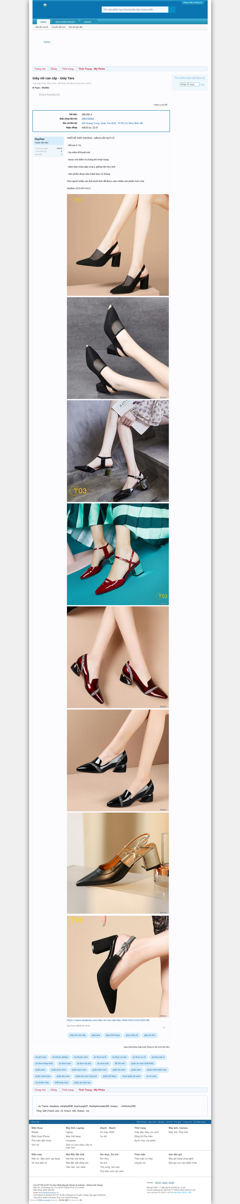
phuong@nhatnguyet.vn (49, 1192)
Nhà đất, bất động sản (77, 1163)
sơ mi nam (151, 1076)
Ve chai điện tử (39, 1163)
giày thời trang (113, 1035)
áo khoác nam (81, 1057)
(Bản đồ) (138, 123)
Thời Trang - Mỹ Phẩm (56, 83)
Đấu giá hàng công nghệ (181, 1158)
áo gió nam (40, 1057)
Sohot (164, 1183)
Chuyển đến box (58, 27)
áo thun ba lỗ (100, 1057)
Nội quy (161, 1122)
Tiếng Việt (35, 1122)
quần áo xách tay (82, 1082)
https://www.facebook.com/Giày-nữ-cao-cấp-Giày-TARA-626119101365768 (108, 1020)
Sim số (35, 1144)
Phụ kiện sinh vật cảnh (112, 1171)
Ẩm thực (104, 1158)
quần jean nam (79, 1070)
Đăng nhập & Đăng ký (192, 2)
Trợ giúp (177, 1122)
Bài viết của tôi (42, 27)
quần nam (136, 1070)
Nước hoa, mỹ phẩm (145, 1140)
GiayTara (81, 83)
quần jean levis (58, 1070)
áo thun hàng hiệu (44, 1063)
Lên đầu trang (199, 1122)
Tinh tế (158, 1183)
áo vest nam (103, 1063)
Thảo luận (139, 1154)
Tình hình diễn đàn (44, 1100)
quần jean (40, 1070)
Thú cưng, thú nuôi (109, 1167)
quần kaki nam (99, 1070)
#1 (164, 1027)
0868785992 (88, 119)
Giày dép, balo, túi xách (146, 1132)
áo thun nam (65, 1063)
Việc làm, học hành (76, 1167)
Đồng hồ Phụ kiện (143, 1136)
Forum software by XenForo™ (171, 1190)
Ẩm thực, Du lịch (109, 1154)
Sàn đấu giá (175, 1154)
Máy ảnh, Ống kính (178, 1132)
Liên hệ (169, 1122)
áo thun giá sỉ (158, 1057)
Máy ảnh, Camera (178, 1128)
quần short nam (42, 1076)
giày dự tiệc (149, 1035)
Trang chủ (187, 1122)
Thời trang (140, 1128)
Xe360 (171, 1183)
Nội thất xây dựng (75, 1158)
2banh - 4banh (108, 1128)
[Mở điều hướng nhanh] (205, 69)
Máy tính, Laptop (75, 1128)
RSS (208, 1122)
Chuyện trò (139, 1163)
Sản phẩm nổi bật (65, 22)
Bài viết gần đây (76, 27)
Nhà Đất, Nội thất (75, 1154)
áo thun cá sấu (119, 1057)
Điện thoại (37, 1128)
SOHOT (87, 22)
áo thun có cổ (139, 1057)
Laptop (69, 1132)
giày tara (96, 1035)
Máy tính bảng (73, 1136)
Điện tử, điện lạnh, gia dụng (46, 1158)
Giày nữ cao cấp (78, 1035)
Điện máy (37, 1154)
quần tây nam (63, 1076)
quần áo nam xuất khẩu (142, 1063)
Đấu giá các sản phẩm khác (183, 1163)
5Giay (43, 22)
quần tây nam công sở (86, 1076)
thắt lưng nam (61, 1082)
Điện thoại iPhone (41, 1136)
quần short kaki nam (156, 1070)
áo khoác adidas (60, 1057)
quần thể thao (109, 1076)
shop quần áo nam (131, 1076)
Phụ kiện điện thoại (41, 1140)
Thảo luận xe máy (143, 1158)
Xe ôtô (103, 1136)
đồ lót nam (120, 1063)
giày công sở (132, 1035)
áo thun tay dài (84, 1063)
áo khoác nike (42, 1082)
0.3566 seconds (43, 1200)
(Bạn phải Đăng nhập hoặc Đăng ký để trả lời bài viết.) (147, 1047)
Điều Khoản (142, 1122)
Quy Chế (152, 1122)
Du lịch (103, 1163)
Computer (71, 1140)
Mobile (35, 1132)
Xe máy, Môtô (107, 1132)
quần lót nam (119, 1070)
